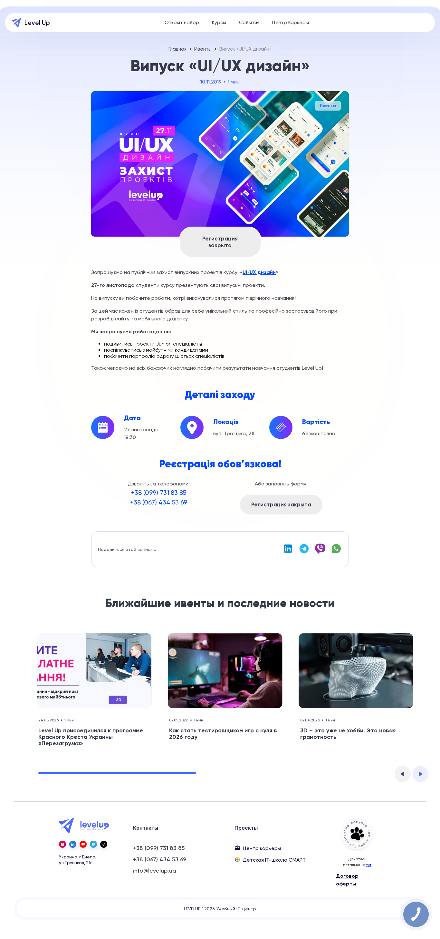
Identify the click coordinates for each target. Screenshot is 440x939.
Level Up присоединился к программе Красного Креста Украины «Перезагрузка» (90, 737)
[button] (403, 774)
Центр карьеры (262, 848)
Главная (177, 49)
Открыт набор (182, 22)
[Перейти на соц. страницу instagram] (62, 844)
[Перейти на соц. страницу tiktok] (103, 844)
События (249, 22)
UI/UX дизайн (259, 272)
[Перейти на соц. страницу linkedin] (72, 844)
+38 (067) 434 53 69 (158, 502)
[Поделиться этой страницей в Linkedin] (287, 552)
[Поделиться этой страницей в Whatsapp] (336, 552)
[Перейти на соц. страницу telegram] (93, 844)
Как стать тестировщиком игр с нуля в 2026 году (223, 733)
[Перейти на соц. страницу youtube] (83, 844)
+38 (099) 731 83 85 (158, 492)
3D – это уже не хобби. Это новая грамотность (348, 733)
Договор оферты (347, 880)
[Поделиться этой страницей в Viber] (320, 552)
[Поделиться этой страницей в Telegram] (304, 552)
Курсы (219, 22)
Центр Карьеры (290, 22)
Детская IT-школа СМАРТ (274, 860)
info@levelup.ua (154, 870)
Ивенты (203, 49)
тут (368, 865)
